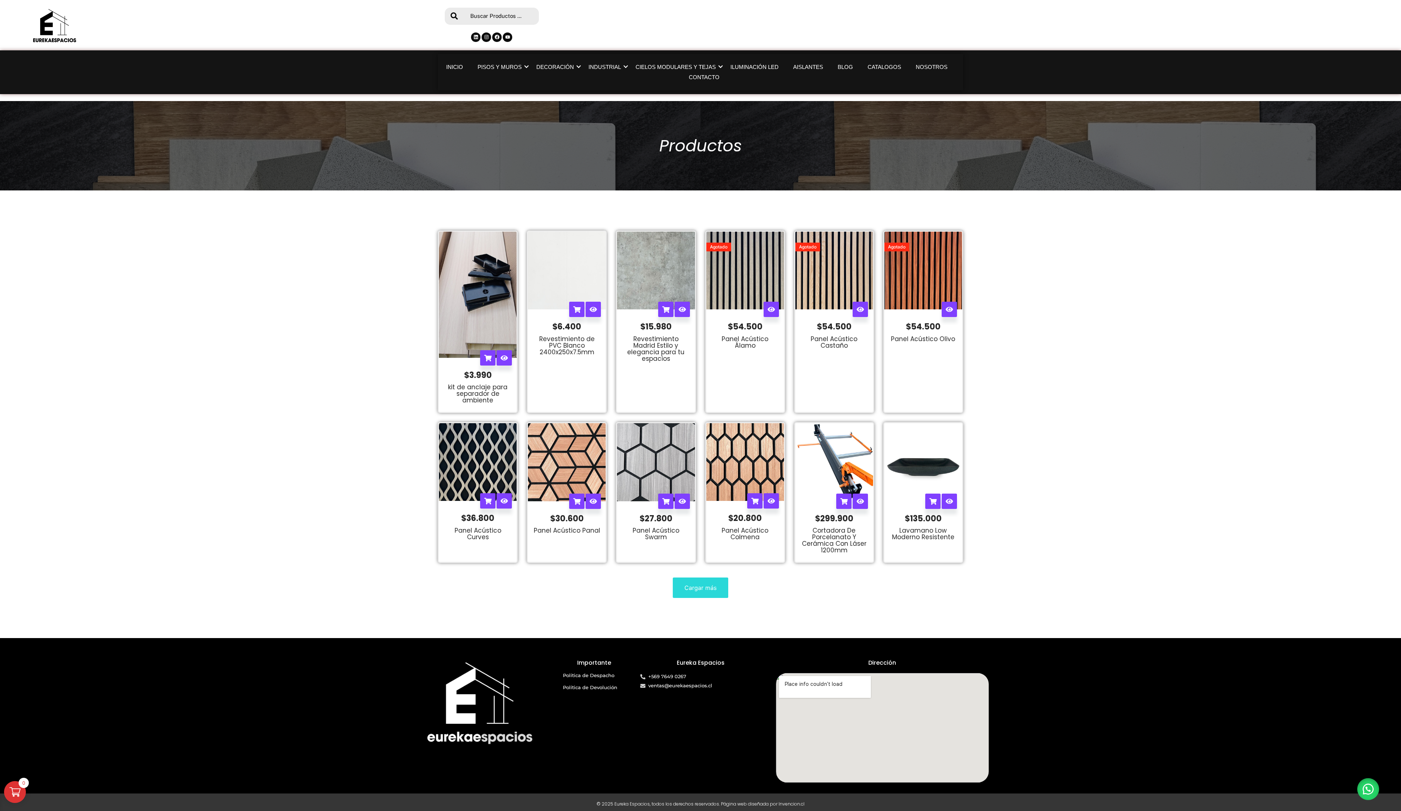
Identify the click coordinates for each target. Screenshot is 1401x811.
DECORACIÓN (555, 67)
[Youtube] (507, 37)
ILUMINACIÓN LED (754, 67)
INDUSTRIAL (604, 67)
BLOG (845, 67)
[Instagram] (486, 37)
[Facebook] (497, 37)
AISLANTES (808, 67)
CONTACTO (704, 77)
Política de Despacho (588, 675)
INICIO (454, 67)
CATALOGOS (884, 67)
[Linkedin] (475, 37)
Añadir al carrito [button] (487, 358)
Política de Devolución (590, 687)
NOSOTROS (931, 67)
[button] (1368, 789)
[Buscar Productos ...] (454, 16)
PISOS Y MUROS (500, 67)
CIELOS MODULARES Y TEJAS (676, 67)
